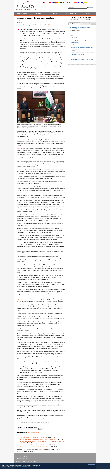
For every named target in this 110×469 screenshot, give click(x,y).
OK (91, 466)
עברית (65, 3)
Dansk (47, 3)
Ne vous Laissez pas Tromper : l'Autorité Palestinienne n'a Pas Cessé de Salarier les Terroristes (42, 441)
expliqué (19, 300)
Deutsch (50, 3)
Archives (54, 13)
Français (62, 3)
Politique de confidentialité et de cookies (26, 461)
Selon (18, 148)
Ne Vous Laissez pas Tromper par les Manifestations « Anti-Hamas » (38, 439)
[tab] (74, 23)
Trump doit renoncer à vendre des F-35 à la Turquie (81, 59)
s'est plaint (55, 362)
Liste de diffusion (71, 13)
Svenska (85, 3)
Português (78, 3)
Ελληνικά (53, 3)
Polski (75, 3)
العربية (41, 3)
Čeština (44, 3)
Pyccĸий (82, 3)
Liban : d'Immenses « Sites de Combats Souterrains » (34, 445)
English (56, 3)
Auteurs (38, 13)
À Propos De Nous (22, 13)
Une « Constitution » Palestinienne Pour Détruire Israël (34, 437)
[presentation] (75, 24)
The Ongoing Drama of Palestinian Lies (43, 25)
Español (59, 3)
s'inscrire (42, 449)
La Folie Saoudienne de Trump (77, 54)
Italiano (68, 3)
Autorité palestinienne (33, 432)
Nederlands (72, 3)
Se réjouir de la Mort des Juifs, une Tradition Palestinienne (35, 447)
